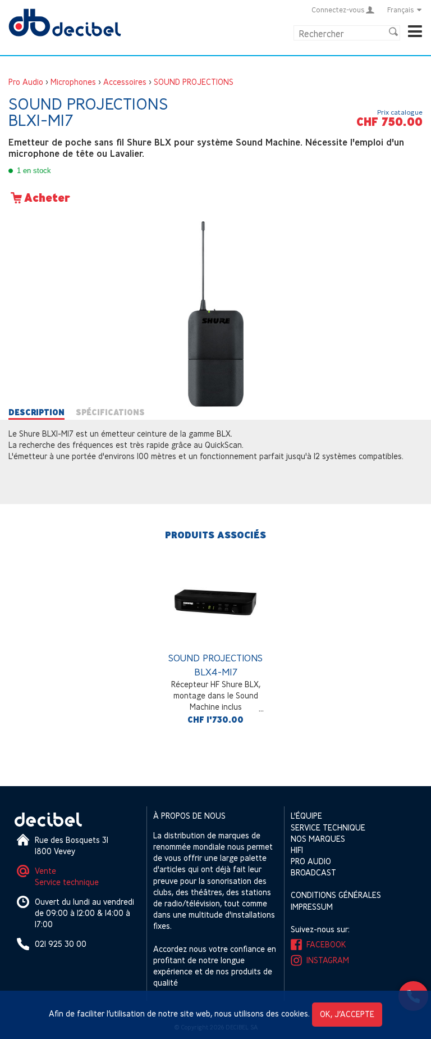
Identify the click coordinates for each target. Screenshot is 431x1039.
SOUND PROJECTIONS (193, 82)
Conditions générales (336, 895)
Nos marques (318, 838)
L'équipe (306, 815)
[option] (215, 645)
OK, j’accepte (347, 1014)
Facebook (326, 944)
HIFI (297, 850)
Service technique (67, 882)
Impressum (312, 906)
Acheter (47, 197)
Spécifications (110, 412)
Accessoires (124, 82)
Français (400, 9)
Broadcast (313, 872)
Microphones (73, 82)
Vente (45, 870)
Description (36, 412)
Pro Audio (25, 82)
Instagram (327, 960)
